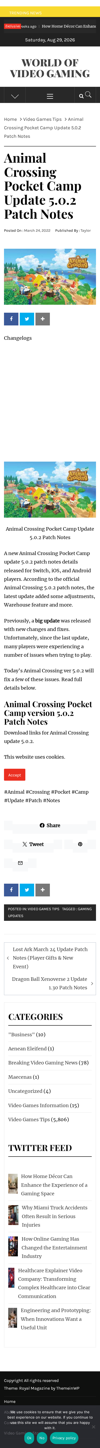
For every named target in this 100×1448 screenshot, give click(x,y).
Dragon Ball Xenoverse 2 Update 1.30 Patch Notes (49, 983)
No (42, 1438)
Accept (14, 774)
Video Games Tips (43, 909)
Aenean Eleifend (27, 1049)
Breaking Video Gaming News (43, 1063)
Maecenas (20, 1077)
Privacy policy (64, 1438)
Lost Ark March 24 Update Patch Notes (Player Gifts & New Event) (50, 958)
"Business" (21, 1035)
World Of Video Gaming (50, 67)
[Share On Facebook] (11, 319)
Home (9, 1401)
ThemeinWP (67, 1388)
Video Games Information (38, 1105)
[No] (93, 1430)
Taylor (86, 230)
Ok (29, 1438)
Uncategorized (25, 1091)
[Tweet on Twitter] (27, 319)
